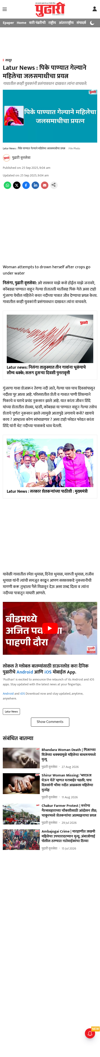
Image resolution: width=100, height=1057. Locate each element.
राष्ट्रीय (52, 23)
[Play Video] (50, 628)
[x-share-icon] (16, 188)
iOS (48, 672)
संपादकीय (83, 23)
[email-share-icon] (44, 188)
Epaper (8, 23)
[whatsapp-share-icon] (7, 188)
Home (21, 23)
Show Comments (50, 722)
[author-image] (6, 158)
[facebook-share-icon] (26, 188)
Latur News (11, 711)
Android (25, 672)
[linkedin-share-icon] (35, 188)
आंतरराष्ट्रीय (66, 23)
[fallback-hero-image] (21, 758)
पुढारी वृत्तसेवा (21, 158)
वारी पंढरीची (37, 23)
